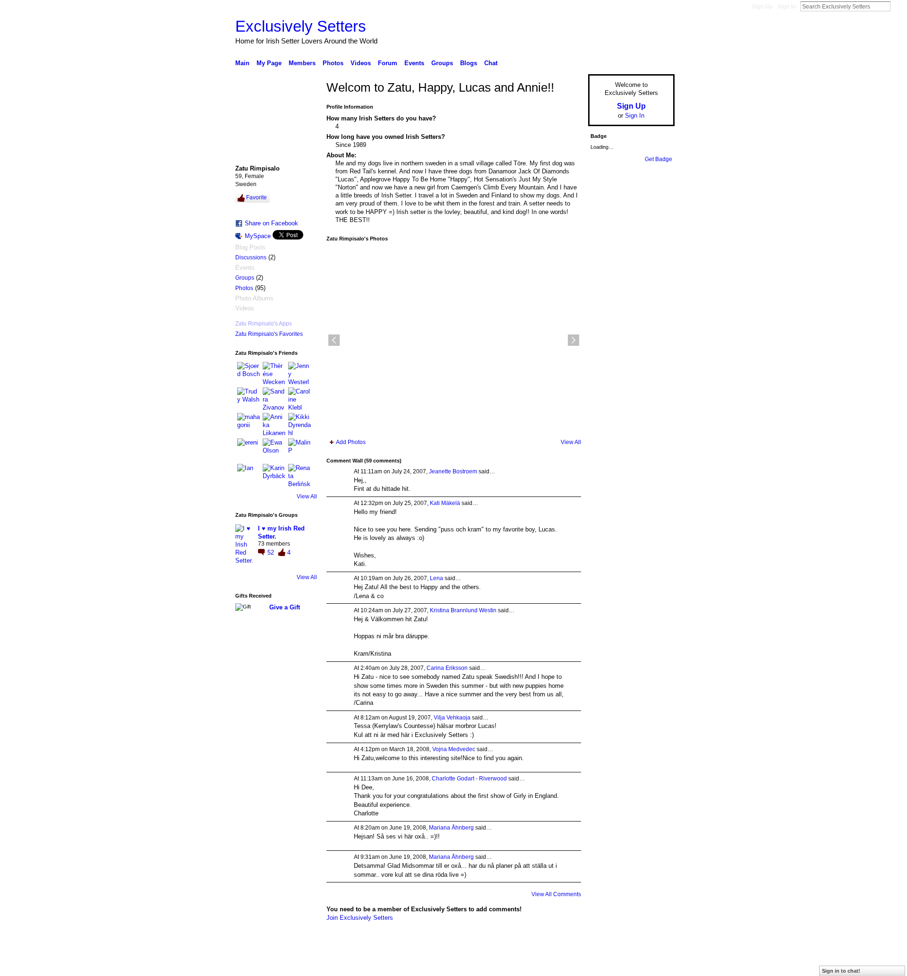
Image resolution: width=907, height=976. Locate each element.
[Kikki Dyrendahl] (299, 424)
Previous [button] (334, 340)
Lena (436, 578)
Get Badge (658, 159)
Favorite (256, 197)
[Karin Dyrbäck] (274, 475)
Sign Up (762, 6)
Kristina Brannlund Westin (463, 610)
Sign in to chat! (841, 971)
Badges (567, 965)
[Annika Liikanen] (274, 424)
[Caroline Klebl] (299, 398)
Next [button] (573, 340)
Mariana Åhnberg (451, 827)
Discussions (250, 257)
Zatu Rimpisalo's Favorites (269, 334)
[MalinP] (299, 449)
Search (898, 6)
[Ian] (248, 475)
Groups (244, 277)
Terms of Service (653, 965)
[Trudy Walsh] (248, 398)
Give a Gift (284, 607)
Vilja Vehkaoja (452, 717)
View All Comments (556, 894)
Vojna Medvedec (453, 749)
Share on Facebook (271, 223)
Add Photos (351, 442)
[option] (454, 340)
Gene (293, 965)
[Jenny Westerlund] (299, 373)
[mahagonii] (248, 424)
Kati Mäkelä (445, 503)
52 (271, 552)
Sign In (787, 6)
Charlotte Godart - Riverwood (469, 778)
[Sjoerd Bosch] (248, 373)
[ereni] (248, 449)
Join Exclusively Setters (359, 917)
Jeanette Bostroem (453, 471)
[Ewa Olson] (274, 449)
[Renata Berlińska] (299, 475)
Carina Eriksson (447, 668)
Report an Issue (604, 965)
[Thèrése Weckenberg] (274, 373)
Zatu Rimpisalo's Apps (263, 323)
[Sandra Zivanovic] (274, 398)
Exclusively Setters (300, 26)
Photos (244, 288)
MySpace (258, 236)
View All (307, 496)
